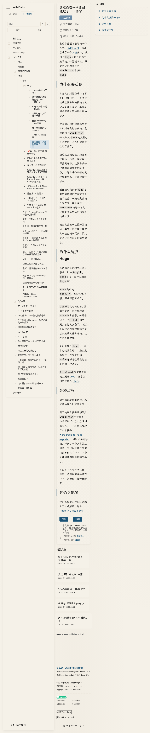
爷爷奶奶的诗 (24, 71)
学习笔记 (17, 48)
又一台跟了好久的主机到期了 (35, 288)
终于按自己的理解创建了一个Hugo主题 (39, 99)
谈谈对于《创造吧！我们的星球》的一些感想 (35, 239)
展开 (17, 30)
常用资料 (17, 43)
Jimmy (83, 675)
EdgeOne (79, 683)
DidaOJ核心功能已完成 (33, 264)
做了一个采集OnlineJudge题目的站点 (34, 277)
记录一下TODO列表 (32, 259)
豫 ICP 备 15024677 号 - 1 (73, 726)
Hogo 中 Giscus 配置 (71, 510)
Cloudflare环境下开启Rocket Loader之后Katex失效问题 (37, 179)
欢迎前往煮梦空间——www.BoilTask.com (37, 187)
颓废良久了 (23, 379)
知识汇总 (17, 39)
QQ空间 (21, 301)
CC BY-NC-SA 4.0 (79, 526)
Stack (76, 381)
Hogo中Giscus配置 (39, 136)
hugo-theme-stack (67, 675)
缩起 (39, 30)
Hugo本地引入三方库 (39, 91)
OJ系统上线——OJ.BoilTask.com (30, 295)
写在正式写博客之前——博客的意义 (36, 206)
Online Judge (19, 53)
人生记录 (17, 57)
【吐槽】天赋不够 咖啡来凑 (30, 384)
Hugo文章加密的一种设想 (39, 108)
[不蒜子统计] (62, 697)
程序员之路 (23, 346)
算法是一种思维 (25, 388)
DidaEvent (73, 48)
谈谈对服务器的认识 (27, 327)
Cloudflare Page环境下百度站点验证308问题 (37, 171)
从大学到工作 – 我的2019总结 (31, 341)
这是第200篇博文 (35, 194)
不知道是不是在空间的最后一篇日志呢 (32, 361)
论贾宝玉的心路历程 (27, 351)
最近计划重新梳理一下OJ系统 (35, 270)
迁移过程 (106, 24)
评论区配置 (108, 30)
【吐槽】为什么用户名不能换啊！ (36, 199)
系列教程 (17, 393)
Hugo (29, 86)
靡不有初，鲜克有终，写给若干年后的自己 (32, 368)
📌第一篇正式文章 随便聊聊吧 (37, 152)
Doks (72, 376)
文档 (74, 52)
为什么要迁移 (109, 11)
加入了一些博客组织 (36, 165)
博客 (25, 81)
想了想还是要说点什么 (28, 374)
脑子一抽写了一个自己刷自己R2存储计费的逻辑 (35, 253)
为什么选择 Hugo (111, 18)
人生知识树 (23, 332)
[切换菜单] (8, 7)
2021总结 (22, 337)
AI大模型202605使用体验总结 (31, 316)
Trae (81, 672)
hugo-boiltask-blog (67, 672)
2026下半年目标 (25, 311)
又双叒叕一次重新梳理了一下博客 (39, 144)
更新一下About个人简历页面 (35, 220)
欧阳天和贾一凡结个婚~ (33, 283)
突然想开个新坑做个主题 (39, 115)
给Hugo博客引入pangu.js (39, 129)
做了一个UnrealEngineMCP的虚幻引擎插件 (35, 213)
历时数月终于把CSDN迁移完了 (37, 159)
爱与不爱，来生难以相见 (29, 355)
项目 (20, 76)
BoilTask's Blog (18, 7)
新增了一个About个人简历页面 (35, 246)
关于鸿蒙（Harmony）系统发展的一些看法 (32, 321)
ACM (20, 62)
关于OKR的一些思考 (27, 306)
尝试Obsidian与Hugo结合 (39, 122)
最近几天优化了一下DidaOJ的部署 (35, 232)
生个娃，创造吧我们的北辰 (35, 226)
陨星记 (21, 67)
